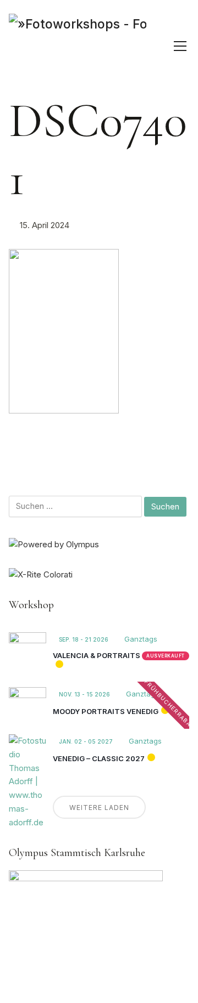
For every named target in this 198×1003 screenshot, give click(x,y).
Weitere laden (99, 807)
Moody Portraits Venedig (105, 711)
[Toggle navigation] (180, 46)
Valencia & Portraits (96, 655)
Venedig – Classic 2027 (99, 758)
